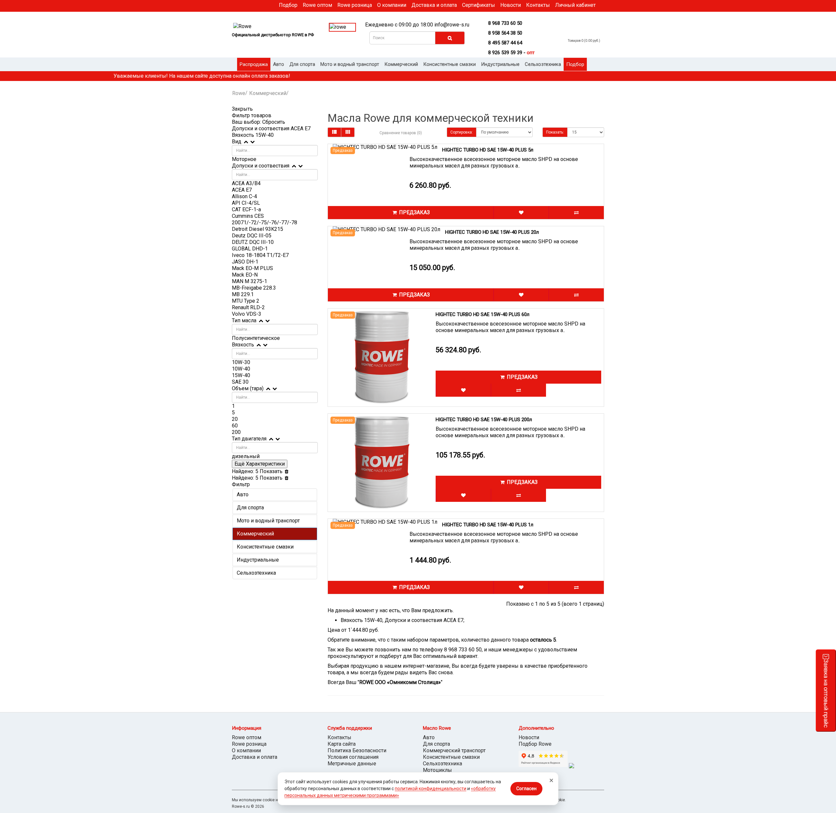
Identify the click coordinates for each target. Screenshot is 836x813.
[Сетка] (348, 132)
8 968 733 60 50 (505, 23)
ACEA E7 (301, 128)
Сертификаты (478, 5)
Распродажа (254, 64)
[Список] (334, 132)
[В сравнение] (576, 212)
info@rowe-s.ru (451, 25)
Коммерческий (401, 64)
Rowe (238, 93)
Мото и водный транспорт (349, 64)
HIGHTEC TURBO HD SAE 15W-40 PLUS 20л (492, 232)
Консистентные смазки (449, 64)
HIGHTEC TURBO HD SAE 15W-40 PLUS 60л (482, 314)
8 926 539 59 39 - (511, 53)
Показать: (555, 132)
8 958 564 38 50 (505, 33)
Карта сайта (342, 744)
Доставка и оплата (434, 5)
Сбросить (273, 122)
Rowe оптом (317, 5)
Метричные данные (352, 763)
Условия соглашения (353, 757)
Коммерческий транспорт (454, 750)
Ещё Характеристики (259, 464)
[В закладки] (521, 212)
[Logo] (275, 27)
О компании (391, 5)
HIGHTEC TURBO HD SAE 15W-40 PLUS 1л (487, 525)
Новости (510, 5)
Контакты (538, 5)
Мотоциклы (437, 770)
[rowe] (343, 27)
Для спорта (302, 64)
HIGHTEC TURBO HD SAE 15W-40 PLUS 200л (484, 419)
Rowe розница (354, 5)
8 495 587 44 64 (505, 43)
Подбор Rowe (535, 744)
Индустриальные (500, 64)
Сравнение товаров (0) (400, 133)
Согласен (526, 788)
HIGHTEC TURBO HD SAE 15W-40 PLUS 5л (487, 150)
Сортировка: (461, 132)
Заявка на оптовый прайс (826, 693)
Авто (278, 64)
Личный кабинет (575, 5)
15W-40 (264, 135)
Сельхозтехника (543, 64)
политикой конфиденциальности (430, 788)
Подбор (288, 5)
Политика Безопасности (357, 750)
